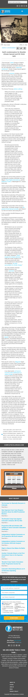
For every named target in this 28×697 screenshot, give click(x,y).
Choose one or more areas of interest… (12, 601)
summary (11, 73)
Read (11, 689)
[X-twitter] (19, 6)
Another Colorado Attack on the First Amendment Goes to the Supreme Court (13, 555)
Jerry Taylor (7, 437)
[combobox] (17, 2)
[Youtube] (26, 6)
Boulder (9, 429)
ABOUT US (12, 682)
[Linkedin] (22, 6)
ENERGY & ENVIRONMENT (9, 47)
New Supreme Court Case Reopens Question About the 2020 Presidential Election (13, 512)
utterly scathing (18, 89)
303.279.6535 (17, 640)
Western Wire (17, 439)
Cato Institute (16, 429)
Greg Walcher (20, 435)
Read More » (5, 507)
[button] (22, 11)
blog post (17, 361)
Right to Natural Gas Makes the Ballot (13, 548)
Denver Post (17, 431)
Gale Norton (11, 435)
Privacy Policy (14, 691)
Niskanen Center (6, 181)
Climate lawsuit (8, 431)
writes (12, 62)
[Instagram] (24, 6)
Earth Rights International (13, 180)
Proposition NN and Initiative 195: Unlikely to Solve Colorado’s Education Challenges (14, 527)
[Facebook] (17, 6)
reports (6, 337)
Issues (12, 684)
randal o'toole (7, 439)
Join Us (12, 686)
